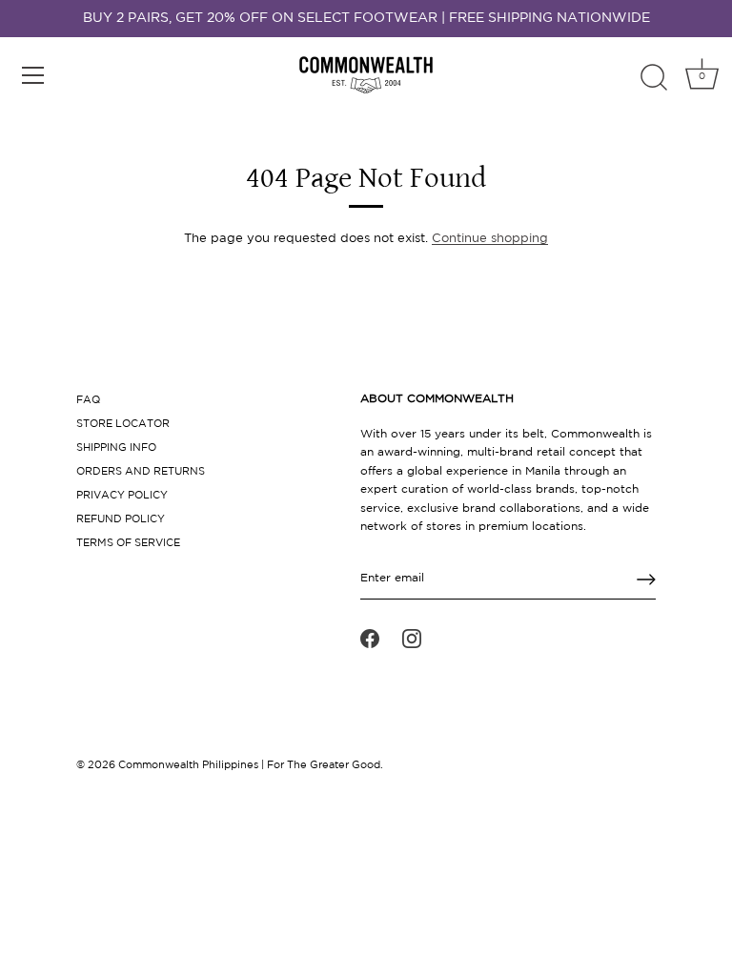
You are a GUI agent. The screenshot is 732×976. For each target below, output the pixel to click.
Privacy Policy (122, 495)
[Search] (654, 78)
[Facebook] (369, 638)
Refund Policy (120, 519)
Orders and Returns (140, 472)
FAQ (88, 400)
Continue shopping (490, 239)
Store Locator (123, 424)
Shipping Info (116, 448)
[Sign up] (646, 579)
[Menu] (33, 75)
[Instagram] (411, 638)
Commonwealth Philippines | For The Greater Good (249, 765)
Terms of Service (128, 543)
